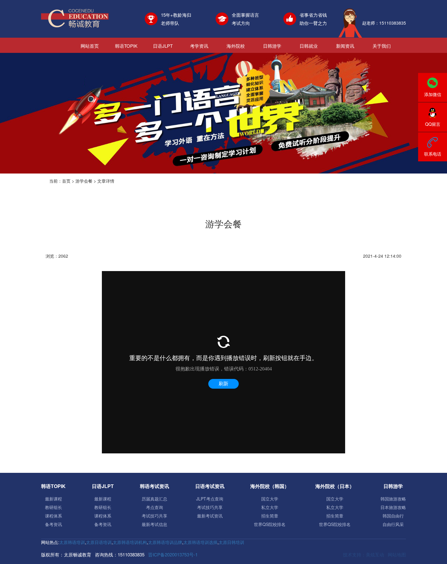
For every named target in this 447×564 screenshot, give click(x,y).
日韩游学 (272, 45)
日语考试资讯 (209, 486)
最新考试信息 (154, 524)
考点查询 (154, 507)
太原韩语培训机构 (130, 542)
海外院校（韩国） (269, 486)
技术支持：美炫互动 (363, 554)
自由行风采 (393, 524)
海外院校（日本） (334, 486)
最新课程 (53, 499)
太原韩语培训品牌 (165, 542)
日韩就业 (309, 45)
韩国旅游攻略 (393, 499)
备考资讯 (53, 524)
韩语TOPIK (126, 45)
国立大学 (269, 499)
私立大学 (269, 507)
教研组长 (53, 507)
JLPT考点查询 (209, 499)
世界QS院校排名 (270, 524)
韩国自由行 (393, 516)
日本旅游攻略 (393, 507)
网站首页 (90, 45)
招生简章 (269, 516)
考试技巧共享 (154, 516)
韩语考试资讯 (154, 486)
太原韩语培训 (72, 542)
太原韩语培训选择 (200, 542)
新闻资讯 (345, 45)
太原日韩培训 (231, 542)
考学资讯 (199, 45)
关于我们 (381, 45)
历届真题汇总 (154, 499)
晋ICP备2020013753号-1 (173, 554)
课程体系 (53, 516)
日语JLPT (163, 45)
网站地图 (397, 554)
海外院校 (236, 45)
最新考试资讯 (210, 516)
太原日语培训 (99, 542)
